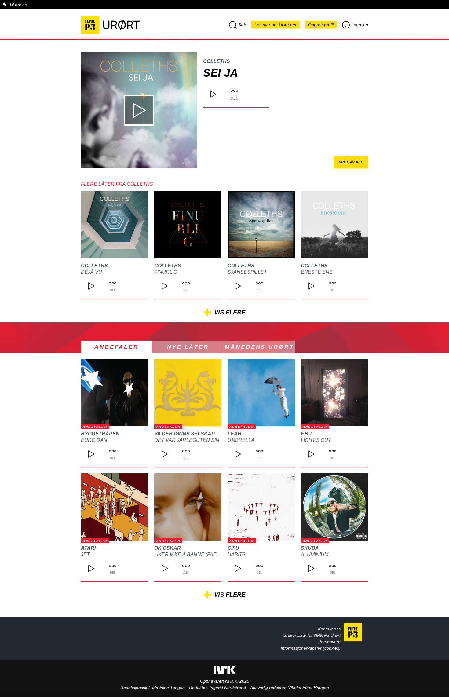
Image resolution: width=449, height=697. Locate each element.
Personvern (329, 641)
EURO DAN (94, 440)
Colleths (216, 61)
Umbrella (241, 440)
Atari (88, 548)
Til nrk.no (18, 4)
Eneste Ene (317, 272)
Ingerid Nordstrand (228, 687)
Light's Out (316, 440)
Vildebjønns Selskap (184, 433)
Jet (85, 554)
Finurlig (165, 272)
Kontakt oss (329, 628)
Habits (237, 554)
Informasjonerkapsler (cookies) (311, 648)
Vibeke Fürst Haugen (308, 687)
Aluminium (314, 554)
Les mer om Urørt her (275, 24)
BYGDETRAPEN (100, 433)
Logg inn (359, 24)
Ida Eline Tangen (168, 687)
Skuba (310, 548)
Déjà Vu (91, 272)
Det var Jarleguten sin (186, 440)
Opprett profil (321, 24)
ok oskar (167, 548)
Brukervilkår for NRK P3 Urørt (312, 635)
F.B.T (306, 433)
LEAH (234, 433)
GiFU (233, 548)
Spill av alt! (351, 162)
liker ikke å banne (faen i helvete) (201, 554)
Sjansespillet (247, 272)
